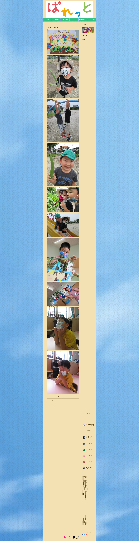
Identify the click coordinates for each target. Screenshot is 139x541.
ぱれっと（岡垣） (85, 528)
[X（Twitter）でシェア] (49, 400)
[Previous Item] (84, 30)
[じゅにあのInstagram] (69, 537)
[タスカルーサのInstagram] (78, 537)
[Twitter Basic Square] (84, 534)
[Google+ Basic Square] (86, 534)
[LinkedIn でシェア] (52, 400)
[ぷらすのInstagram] (74, 537)
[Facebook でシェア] (47, 400)
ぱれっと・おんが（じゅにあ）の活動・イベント (55, 396)
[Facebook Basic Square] (83, 534)
